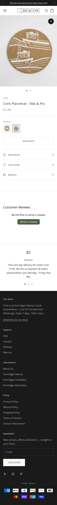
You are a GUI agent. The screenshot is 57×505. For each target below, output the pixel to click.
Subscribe (14, 462)
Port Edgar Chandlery (14, 379)
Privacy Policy (10, 401)
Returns (7, 352)
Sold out (29, 141)
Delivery (7, 346)
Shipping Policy (11, 412)
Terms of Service (12, 418)
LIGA (5, 98)
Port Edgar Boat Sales (14, 385)
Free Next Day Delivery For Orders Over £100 (29, 3)
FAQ (5, 336)
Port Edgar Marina (13, 374)
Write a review (28, 222)
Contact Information (14, 423)
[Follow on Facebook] (4, 474)
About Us (8, 368)
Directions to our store (15, 319)
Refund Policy (10, 407)
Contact (7, 341)
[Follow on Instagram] (13, 474)
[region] (28, 265)
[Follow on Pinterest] (21, 474)
